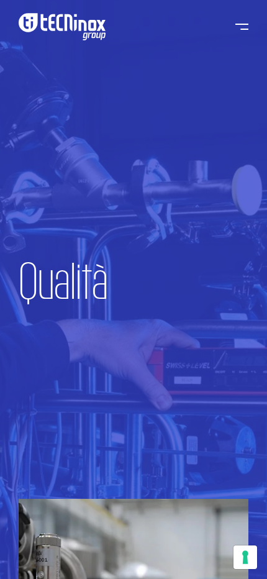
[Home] (62, 26)
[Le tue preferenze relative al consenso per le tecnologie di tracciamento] (245, 557)
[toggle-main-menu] (241, 27)
